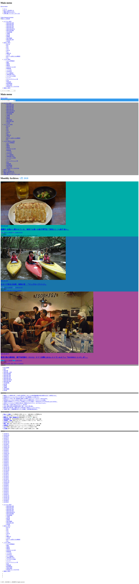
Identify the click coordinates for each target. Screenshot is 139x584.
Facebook (11, 17)
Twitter (2, 17)
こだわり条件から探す (9, 141)
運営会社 (5, 575)
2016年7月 (6, 486)
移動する (8, 53)
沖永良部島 (9, 32)
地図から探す (6, 88)
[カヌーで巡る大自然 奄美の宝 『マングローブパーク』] (33, 279)
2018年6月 (6, 458)
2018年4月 (6, 461)
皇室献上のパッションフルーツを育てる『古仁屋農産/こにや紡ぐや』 (21, 397)
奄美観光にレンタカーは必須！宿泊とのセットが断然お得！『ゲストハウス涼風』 (24, 400)
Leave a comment (17, 290)
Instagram (6, 17)
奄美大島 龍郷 (10, 30)
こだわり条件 (6, 59)
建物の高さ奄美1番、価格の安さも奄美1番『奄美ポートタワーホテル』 (22, 407)
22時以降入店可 (10, 74)
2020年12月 (6, 445)
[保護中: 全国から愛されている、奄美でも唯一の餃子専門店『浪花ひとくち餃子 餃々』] (33, 224)
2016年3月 (6, 491)
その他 (8, 54)
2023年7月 (6, 433)
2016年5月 (6, 488)
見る (7, 48)
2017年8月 (6, 473)
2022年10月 (6, 435)
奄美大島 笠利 (10, 27)
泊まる (8, 50)
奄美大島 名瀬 (10, 23)
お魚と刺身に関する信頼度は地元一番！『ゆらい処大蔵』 (18, 406)
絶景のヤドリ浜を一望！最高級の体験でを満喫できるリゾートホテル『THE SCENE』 (25, 398)
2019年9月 (6, 448)
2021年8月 (6, 444)
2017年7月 (6, 474)
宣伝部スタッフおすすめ (12, 86)
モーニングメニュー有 (12, 79)
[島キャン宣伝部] (5, 18)
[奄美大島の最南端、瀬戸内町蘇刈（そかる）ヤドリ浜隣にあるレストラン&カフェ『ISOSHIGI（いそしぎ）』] (47, 352)
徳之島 (8, 35)
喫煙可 (8, 64)
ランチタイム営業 (11, 76)
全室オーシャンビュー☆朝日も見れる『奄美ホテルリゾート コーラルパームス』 (24, 403)
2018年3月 (6, 462)
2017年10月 (6, 470)
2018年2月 (6, 464)
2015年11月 (6, 497)
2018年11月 (6, 453)
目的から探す (6, 42)
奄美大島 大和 (10, 39)
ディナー (8, 77)
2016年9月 (6, 483)
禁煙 (7, 62)
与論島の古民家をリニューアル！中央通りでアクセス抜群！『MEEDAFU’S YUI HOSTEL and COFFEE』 (30, 401)
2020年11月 (6, 447)
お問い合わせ (6, 576)
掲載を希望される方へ (9, 12)
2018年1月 (6, 465)
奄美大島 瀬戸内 (10, 29)
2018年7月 (6, 456)
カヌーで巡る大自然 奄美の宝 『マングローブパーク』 (24, 284)
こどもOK (9, 70)
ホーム (5, 9)
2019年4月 (6, 450)
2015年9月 (6, 500)
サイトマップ (6, 573)
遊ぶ (7, 57)
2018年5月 (6, 459)
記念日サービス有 (11, 67)
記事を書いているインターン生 (11, 13)
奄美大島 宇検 (10, 26)
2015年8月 (6, 502)
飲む (7, 45)
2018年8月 (6, 455)
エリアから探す (7, 21)
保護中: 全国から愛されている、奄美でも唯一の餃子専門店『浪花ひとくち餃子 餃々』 (35, 229)
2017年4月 (6, 477)
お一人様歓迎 (9, 73)
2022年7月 (6, 438)
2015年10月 (6, 499)
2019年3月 (6, 451)
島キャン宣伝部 (8, 232)
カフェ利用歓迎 (10, 60)
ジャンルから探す (8, 124)
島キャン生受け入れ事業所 (13, 56)
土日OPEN (9, 71)
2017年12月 (6, 467)
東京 (4, 369)
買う (7, 47)
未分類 (8, 41)
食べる (8, 44)
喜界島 (8, 36)
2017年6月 (6, 476)
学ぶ (7, 51)
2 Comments (20, 363)
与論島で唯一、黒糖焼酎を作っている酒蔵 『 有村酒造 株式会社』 (20, 409)
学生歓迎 (8, 82)
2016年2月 (6, 492)
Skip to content (4, 6)
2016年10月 (6, 482)
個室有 (8, 65)
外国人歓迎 (9, 85)
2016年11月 (6, 480)
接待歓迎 (8, 68)
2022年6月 (6, 439)
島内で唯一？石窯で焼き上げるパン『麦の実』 (16, 404)
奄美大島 (5, 370)
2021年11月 (6, 442)
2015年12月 (6, 495)
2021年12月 (6, 441)
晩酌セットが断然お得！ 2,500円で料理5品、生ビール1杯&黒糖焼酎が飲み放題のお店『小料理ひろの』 (30, 395)
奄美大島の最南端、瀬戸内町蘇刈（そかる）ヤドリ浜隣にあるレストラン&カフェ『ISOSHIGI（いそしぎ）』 (44, 357)
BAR (7, 80)
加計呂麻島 (9, 38)
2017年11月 (6, 468)
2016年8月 (6, 485)
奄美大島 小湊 (7, 372)
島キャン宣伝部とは (8, 10)
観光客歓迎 (9, 83)
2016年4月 (6, 489)
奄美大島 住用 (10, 24)
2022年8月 (6, 436)
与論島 (8, 33)
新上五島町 (6, 367)
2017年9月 (6, 471)
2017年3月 (6, 479)
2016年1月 (6, 494)
